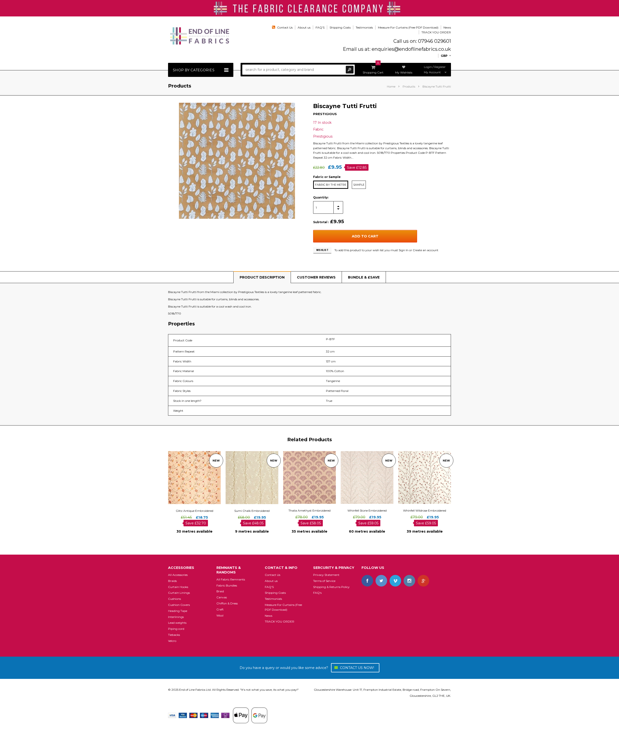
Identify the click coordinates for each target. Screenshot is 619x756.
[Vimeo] (395, 581)
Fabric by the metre (330, 184)
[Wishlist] (198, 477)
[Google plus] (423, 581)
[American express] (215, 715)
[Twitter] (381, 581)
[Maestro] (204, 715)
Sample (358, 184)
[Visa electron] (183, 715)
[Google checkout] (250, 715)
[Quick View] (190, 477)
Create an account (425, 250)
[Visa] (172, 715)
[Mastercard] (193, 715)
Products (409, 86)
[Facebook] (367, 581)
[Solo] (225, 715)
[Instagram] (409, 581)
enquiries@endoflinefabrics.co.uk (411, 49)
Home (391, 86)
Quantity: (320, 197)
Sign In (403, 250)
